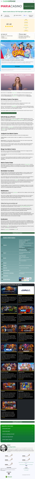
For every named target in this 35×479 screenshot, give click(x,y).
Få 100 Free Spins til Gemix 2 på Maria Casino (13, 60)
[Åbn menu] (1, 1)
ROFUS (28, 250)
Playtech (19, 302)
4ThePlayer (3, 417)
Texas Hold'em (27, 164)
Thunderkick (20, 361)
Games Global (14, 119)
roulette (3, 129)
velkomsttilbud (14, 106)
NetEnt (2, 322)
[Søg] (33, 1)
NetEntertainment (21, 119)
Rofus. (16, 229)
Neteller (16, 179)
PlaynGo (19, 321)
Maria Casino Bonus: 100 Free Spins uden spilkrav (17, 11)
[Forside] (17, 1)
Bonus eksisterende (26, 27)
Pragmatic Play (20, 379)
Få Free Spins (17, 66)
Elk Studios (3, 359)
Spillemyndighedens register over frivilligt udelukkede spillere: (26, 462)
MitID (26, 242)
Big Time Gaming (4, 379)
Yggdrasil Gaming (21, 340)
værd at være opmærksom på (25, 206)
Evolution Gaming (4, 340)
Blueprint (2, 398)
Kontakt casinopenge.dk (26, 468)
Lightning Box (20, 398)
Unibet (8, 226)
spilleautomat (15, 95)
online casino (14, 92)
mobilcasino (15, 192)
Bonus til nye (26, 24)
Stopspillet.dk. (7, 229)
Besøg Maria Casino (29, 6)
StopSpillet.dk (28, 249)
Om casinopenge (26, 470)
